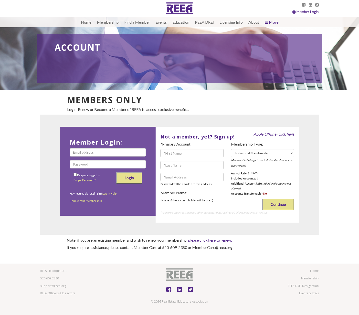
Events (161, 22)
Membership (108, 22)
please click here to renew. (210, 240)
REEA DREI (204, 22)
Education (180, 22)
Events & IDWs (309, 293)
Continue (278, 204)
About (253, 22)
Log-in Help (109, 193)
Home (86, 22)
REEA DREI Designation (303, 286)
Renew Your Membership (86, 200)
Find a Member (137, 22)
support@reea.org (53, 286)
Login (129, 177)
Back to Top (342, 305)
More (273, 22)
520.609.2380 (49, 278)
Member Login (307, 12)
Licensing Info (231, 22)
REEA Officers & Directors (57, 293)
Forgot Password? (84, 180)
